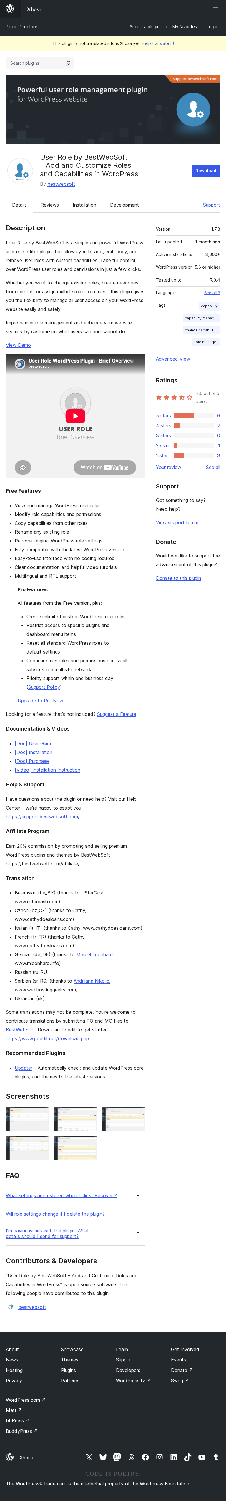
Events (178, 1360)
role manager (206, 342)
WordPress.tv (133, 1380)
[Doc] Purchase (32, 761)
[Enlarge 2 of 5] (89, 1115)
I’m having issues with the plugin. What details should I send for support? (47, 1233)
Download (205, 170)
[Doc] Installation (33, 752)
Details (19, 205)
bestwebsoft (61, 184)
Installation (84, 205)
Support (211, 205)
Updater (23, 1068)
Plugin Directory (21, 26)
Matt (14, 1410)
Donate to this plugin (178, 578)
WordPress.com (26, 1400)
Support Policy (44, 687)
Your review (168, 467)
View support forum (177, 522)
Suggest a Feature (116, 714)
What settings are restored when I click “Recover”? (61, 1195)
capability (209, 306)
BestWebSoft (20, 1030)
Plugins (68, 1370)
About (12, 1349)
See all (213, 467)
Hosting (14, 1370)
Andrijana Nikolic (91, 981)
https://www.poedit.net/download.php (47, 1038)
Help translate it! (158, 43)
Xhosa (26, 1457)
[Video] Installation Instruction (47, 770)
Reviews (50, 205)
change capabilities (202, 330)
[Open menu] (216, 9)
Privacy (14, 1380)
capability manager (201, 318)
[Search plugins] (68, 63)
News (12, 1360)
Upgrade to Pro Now (40, 700)
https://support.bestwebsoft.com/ (43, 817)
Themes (69, 1360)
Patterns (70, 1380)
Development (124, 205)
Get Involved (185, 1349)
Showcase (72, 1349)
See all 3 (212, 292)
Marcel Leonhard (94, 954)
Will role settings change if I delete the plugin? (55, 1214)
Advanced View (173, 359)
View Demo (18, 345)
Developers (128, 1370)
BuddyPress (22, 1431)
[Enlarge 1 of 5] (41, 1115)
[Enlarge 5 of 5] (89, 1144)
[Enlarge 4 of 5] (41, 1144)
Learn (122, 1349)
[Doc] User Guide (34, 743)
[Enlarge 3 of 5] (137, 1115)
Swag (180, 1380)
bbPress (18, 1420)
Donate (182, 1370)
